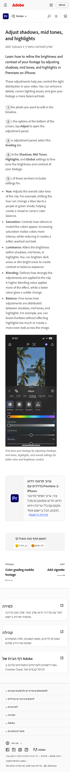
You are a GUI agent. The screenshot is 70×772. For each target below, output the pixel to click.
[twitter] (20, 750)
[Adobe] (18, 5)
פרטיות (44, 756)
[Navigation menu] (5, 5)
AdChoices (52, 766)
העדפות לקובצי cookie (16, 761)
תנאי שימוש (55, 756)
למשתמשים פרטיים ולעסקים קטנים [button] (28, 690)
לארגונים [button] (13, 706)
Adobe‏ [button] (11, 723)
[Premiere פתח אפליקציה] (65, 16)
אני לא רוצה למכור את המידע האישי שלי (24, 766)
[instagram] (14, 750)
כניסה (62, 5)
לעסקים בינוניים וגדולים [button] (21, 698)
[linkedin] (26, 750)
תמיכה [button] (11, 715)
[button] (51, 5)
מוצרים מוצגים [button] (16, 731)
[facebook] (7, 750)
